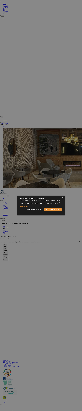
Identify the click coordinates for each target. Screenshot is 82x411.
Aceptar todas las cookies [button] (52, 209)
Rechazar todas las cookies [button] (34, 209)
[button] (28, 213)
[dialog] (41, 205)
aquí (43, 205)
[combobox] (63, 197)
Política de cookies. (24, 206)
